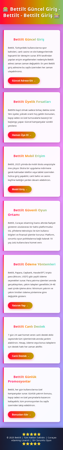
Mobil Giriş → (20, 189)
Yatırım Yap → (20, 305)
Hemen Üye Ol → (22, 135)
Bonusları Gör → (21, 414)
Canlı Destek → (21, 356)
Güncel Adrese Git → (24, 80)
